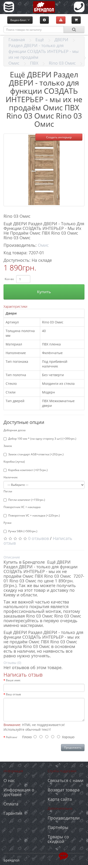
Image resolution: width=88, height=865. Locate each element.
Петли (8, 491)
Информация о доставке (19, 792)
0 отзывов (38, 538)
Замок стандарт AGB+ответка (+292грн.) (36, 454)
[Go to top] (63, 855)
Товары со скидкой (58, 839)
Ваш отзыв (13, 694)
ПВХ (34, 63)
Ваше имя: (13, 680)
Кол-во (9, 279)
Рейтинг (11, 737)
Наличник (11, 477)
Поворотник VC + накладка (22, 507)
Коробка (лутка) (14, 462)
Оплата (11, 804)
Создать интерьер (59, 137)
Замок (8, 446)
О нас (9, 780)
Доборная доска (15, 430)
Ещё (39, 39)
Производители (64, 818)
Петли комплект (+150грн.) (26, 500)
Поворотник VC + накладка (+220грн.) (34, 515)
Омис (13, 63)
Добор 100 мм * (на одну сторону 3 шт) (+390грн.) (42, 439)
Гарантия (13, 813)
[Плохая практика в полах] (60, 19)
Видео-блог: (18, 20)
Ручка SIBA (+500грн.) (22, 531)
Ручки (7, 523)
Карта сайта (60, 799)
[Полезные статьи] (44, 19)
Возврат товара (64, 790)
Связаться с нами (65, 780)
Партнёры (58, 827)
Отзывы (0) (12, 662)
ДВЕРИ (61, 39)
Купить (44, 291)
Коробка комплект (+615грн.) (28, 470)
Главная (16, 39)
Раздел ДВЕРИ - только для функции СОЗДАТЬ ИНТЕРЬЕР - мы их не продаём (43, 51)
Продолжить (72, 747)
